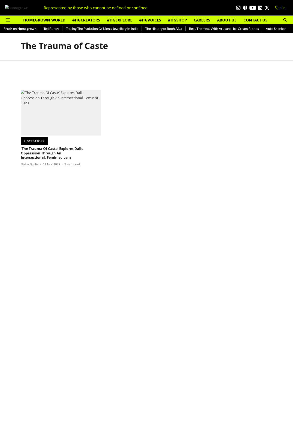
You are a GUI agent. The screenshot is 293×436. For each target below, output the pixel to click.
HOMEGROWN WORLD (44, 20)
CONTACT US (255, 20)
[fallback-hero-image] (61, 113)
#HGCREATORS (86, 20)
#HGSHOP (177, 20)
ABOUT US (227, 20)
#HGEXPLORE (119, 20)
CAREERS (202, 20)
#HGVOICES (150, 20)
